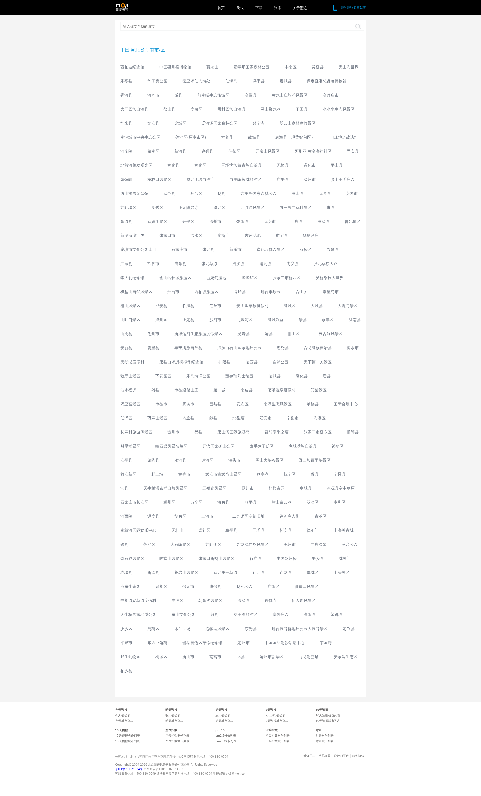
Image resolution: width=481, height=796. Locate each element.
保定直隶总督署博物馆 (327, 81)
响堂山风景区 (171, 558)
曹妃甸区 (353, 221)
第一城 (219, 390)
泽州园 (161, 319)
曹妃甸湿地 (216, 277)
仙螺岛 (231, 81)
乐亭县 (126, 81)
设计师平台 (341, 756)
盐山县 (169, 109)
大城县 (317, 305)
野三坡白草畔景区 (296, 207)
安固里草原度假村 (252, 305)
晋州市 (173, 432)
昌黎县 (215, 404)
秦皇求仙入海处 (196, 81)
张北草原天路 (326, 263)
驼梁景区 (319, 390)
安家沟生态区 (346, 656)
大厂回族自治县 (134, 109)
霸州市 (248, 488)
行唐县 (256, 558)
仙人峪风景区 (304, 600)
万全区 (196, 502)
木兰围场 (182, 628)
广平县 (283, 179)
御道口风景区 (307, 586)
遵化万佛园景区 (271, 249)
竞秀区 (157, 207)
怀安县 (286, 530)
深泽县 (243, 600)
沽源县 (238, 263)
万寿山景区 (157, 418)
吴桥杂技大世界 (330, 277)
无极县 (283, 165)
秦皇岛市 (331, 291)
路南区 (153, 151)
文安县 (153, 123)
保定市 (188, 586)
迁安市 (266, 418)
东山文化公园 (183, 614)
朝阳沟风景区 (210, 600)
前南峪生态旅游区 (213, 95)
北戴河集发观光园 (136, 165)
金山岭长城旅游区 (175, 277)
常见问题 (325, 756)
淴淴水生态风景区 (339, 109)
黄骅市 (184, 474)
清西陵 (126, 516)
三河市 (207, 516)
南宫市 (215, 656)
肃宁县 (282, 235)
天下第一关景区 (318, 362)
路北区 (219, 207)
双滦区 (313, 502)
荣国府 (326, 642)
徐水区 (196, 235)
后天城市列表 (224, 721)
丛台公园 (350, 544)
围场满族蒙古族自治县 (241, 165)
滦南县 (355, 319)
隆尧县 (283, 347)
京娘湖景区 (157, 221)
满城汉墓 (276, 319)
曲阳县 (180, 263)
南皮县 (247, 390)
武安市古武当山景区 (223, 474)
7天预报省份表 (275, 715)
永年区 (328, 319)
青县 (331, 207)
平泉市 (126, 642)
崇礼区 (204, 530)
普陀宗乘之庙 (277, 432)
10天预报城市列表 (328, 721)
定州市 (243, 642)
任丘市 (215, 305)
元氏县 (259, 530)
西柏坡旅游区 (206, 291)
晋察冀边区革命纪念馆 (202, 642)
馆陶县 (153, 460)
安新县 (126, 347)
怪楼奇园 (277, 488)
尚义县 (293, 263)
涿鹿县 (153, 516)
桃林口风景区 (159, 179)
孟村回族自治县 (231, 109)
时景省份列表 (325, 735)
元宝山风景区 (268, 151)
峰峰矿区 (250, 277)
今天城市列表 (124, 721)
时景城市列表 (325, 741)
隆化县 (302, 376)
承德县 (313, 404)
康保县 (215, 586)
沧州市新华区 (272, 656)
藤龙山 (212, 67)
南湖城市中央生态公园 (140, 137)
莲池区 (149, 544)
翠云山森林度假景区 (298, 123)
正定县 (188, 319)
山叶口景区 (130, 319)
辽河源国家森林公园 (219, 123)
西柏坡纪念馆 (132, 67)
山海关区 (342, 572)
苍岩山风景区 (186, 572)
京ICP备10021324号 (129, 769)
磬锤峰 (126, 179)
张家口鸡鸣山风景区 (216, 558)
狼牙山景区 (130, 376)
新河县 (180, 151)
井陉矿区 (213, 544)
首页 (221, 7)
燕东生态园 (130, 586)
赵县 (221, 193)
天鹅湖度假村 (132, 362)
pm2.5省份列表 (225, 735)
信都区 (234, 151)
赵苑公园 (244, 586)
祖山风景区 (130, 305)
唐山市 (188, 656)
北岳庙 (238, 418)
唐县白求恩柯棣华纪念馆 (181, 362)
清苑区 (153, 628)
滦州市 (310, 179)
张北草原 (209, 263)
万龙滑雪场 (309, 656)
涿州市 (290, 544)
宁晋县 (340, 474)
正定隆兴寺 (188, 207)
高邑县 (251, 95)
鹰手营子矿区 (262, 446)
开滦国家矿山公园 (218, 446)
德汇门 (313, 530)
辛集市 (293, 418)
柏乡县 (126, 670)
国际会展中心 (346, 404)
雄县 (155, 390)
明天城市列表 (174, 721)
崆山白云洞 (282, 502)
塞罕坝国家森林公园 (251, 67)
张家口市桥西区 (287, 277)
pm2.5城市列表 (225, 741)
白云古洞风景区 (329, 333)
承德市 (161, 404)
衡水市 (353, 347)
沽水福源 (128, 390)
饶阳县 (242, 221)
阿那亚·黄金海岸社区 (313, 151)
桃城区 (161, 656)
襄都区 (161, 586)
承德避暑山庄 (186, 390)
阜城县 (306, 488)
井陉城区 (128, 207)
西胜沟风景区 (253, 207)
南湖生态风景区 (278, 404)
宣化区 (200, 165)
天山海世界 (349, 67)
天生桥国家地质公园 (138, 614)
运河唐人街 (290, 516)
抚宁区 (290, 474)
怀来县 (126, 123)
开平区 (188, 221)
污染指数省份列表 (278, 735)
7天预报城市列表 (277, 721)
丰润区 (177, 600)
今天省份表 (122, 715)
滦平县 (259, 81)
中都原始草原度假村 (138, 600)
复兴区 (180, 516)
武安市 (270, 221)
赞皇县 (153, 347)
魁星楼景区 (130, 446)
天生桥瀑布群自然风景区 (165, 488)
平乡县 (318, 558)
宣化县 (173, 165)
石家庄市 (179, 249)
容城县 (286, 81)
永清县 (180, 460)
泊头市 (234, 460)
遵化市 (310, 165)
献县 (213, 418)
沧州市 (153, 333)
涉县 (124, 488)
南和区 (340, 502)
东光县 (251, 628)
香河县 (126, 95)
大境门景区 (348, 305)
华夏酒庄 (311, 235)
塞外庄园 (281, 614)
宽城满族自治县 (303, 446)
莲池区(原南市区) (190, 137)
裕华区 (338, 446)
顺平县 (251, 502)
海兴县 (223, 502)
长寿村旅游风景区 (136, 432)
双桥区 (306, 249)
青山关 (302, 291)
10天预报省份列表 (328, 715)
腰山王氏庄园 (343, 179)
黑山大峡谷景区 (270, 460)
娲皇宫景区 (130, 404)
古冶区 (321, 516)
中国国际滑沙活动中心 (285, 642)
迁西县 (259, 572)
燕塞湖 (263, 474)
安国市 (352, 193)
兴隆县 (333, 249)
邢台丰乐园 (271, 291)
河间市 (153, 95)
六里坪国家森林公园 (259, 193)
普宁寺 (259, 123)
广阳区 (274, 586)
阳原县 (126, 221)
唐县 (327, 376)
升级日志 (309, 756)
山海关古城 (344, 530)
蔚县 (214, 614)
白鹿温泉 (319, 544)
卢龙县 (286, 572)
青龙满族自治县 (318, 347)
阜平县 (231, 530)
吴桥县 (318, 67)
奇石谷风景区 (132, 558)
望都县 (337, 614)
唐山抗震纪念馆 (134, 193)
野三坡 (157, 474)
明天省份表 (172, 715)
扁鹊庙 (223, 235)
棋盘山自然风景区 (136, 291)
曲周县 (126, 333)
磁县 (124, 544)
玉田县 (302, 109)
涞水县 (298, 193)
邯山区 (294, 333)
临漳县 (188, 305)
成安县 (161, 305)
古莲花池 (253, 235)
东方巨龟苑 (157, 642)
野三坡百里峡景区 (315, 460)
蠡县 (315, 474)
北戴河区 (244, 319)
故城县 (254, 137)
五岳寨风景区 (214, 488)
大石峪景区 (180, 544)
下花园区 (163, 376)
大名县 (227, 137)
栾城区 (180, 123)
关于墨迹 (300, 7)
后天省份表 (222, 715)
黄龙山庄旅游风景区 (290, 95)
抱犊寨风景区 (217, 628)
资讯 (277, 7)
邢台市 (173, 291)
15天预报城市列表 (127, 741)
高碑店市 (331, 95)
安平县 (126, 460)
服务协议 (358, 756)
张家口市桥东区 (318, 432)
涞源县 (324, 221)
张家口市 (167, 235)
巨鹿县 (297, 221)
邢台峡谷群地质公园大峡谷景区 (300, 628)
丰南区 (291, 67)
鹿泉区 (196, 109)
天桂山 (177, 530)
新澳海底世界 (132, 235)
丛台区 (196, 193)
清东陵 (126, 151)
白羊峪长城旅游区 (245, 179)
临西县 (252, 362)
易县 (198, 432)
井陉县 (224, 362)
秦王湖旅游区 (245, 614)
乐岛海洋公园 (198, 376)
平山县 (337, 165)
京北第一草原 (225, 572)
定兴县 (349, 628)
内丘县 (188, 418)
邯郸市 (153, 263)
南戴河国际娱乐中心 (138, 530)
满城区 (290, 305)
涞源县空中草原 (341, 488)
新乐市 (235, 249)
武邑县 (169, 193)
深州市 (215, 221)
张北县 (208, 249)
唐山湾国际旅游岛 (233, 432)
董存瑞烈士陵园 (239, 376)
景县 (303, 319)
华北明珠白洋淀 (200, 179)
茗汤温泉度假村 (282, 390)
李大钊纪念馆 (132, 277)
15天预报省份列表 (127, 735)
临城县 (275, 376)
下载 (258, 7)
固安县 (353, 151)
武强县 (325, 193)
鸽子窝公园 (157, 81)
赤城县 (126, 572)
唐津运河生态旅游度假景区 (198, 333)
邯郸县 (353, 432)
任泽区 (126, 418)
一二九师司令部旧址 (246, 516)
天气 (240, 7)
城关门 (345, 558)
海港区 (320, 418)
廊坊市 (188, 404)
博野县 (239, 291)
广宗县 (126, 263)
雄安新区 (128, 474)
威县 (178, 95)
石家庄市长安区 (134, 502)
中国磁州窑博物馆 (175, 67)
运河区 (207, 460)
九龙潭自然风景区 (252, 544)
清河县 (266, 263)
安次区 (242, 404)
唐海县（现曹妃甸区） (295, 137)
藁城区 (313, 572)
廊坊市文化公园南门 (138, 249)
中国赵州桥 (287, 558)
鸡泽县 (153, 572)
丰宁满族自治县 (188, 347)
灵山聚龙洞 (271, 109)
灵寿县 (243, 333)
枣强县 (207, 151)
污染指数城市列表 (278, 741)
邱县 (240, 656)
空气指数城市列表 (177, 741)
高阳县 (310, 614)
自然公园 (281, 362)
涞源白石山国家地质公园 (239, 347)
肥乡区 (126, 628)
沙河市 (215, 319)
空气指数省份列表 (177, 735)
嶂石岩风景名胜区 (171, 446)
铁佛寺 (271, 600)
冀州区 (169, 502)
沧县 (269, 333)
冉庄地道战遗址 (344, 137)
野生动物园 (130, 656)
